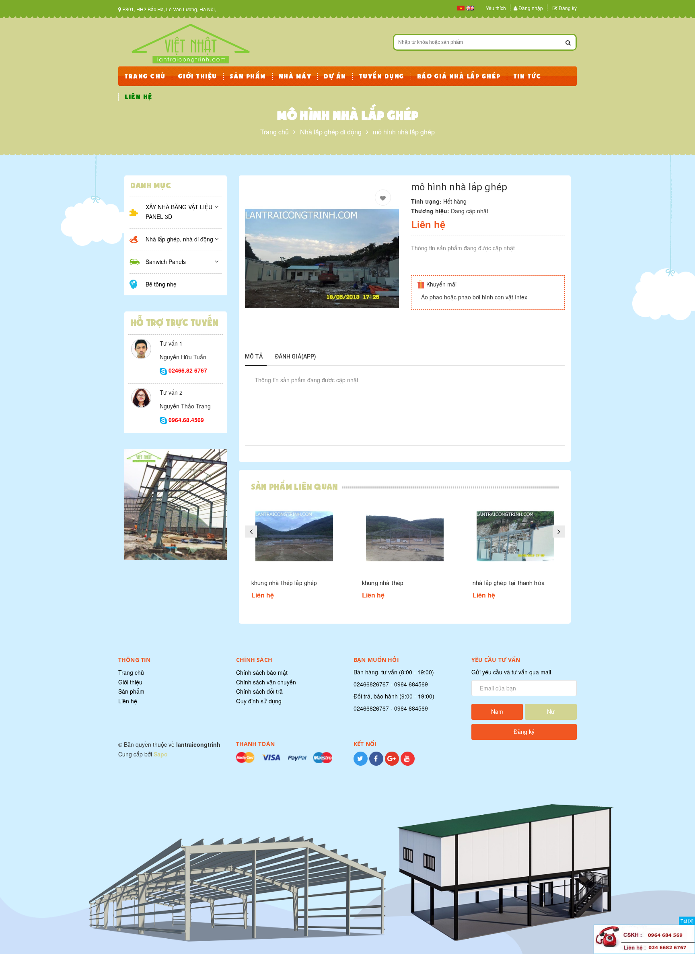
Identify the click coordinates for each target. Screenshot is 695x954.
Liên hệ (127, 701)
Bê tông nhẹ (161, 284)
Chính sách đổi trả (259, 691)
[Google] (392, 763)
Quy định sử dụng (259, 701)
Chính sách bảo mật (262, 672)
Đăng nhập (530, 7)
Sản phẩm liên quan (294, 487)
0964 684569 (411, 684)
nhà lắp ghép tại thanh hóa (509, 583)
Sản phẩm (131, 691)
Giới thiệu (130, 682)
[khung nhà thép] (405, 536)
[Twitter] (361, 763)
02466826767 (371, 684)
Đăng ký (568, 7)
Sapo (161, 754)
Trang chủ (131, 672)
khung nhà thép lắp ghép (284, 583)
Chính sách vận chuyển (266, 682)
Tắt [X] (687, 920)
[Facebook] (376, 763)
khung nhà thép (382, 583)
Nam (497, 711)
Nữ (551, 711)
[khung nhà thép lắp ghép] (294, 536)
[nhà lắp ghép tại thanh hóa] (515, 536)
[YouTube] (408, 763)
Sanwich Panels (166, 262)
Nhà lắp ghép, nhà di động (179, 239)
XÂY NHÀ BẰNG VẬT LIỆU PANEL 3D (179, 211)
